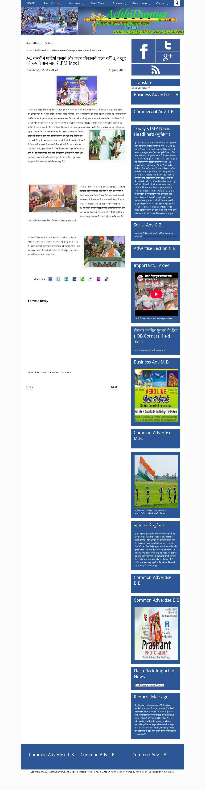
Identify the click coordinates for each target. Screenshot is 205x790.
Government (140, 3)
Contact (161, 3)
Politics (48, 43)
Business (118, 3)
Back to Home (33, 43)
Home (31, 3)
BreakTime (97, 3)
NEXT (114, 387)
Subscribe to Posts (37, 372)
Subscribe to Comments (59, 372)
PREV (30, 387)
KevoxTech (116, 771)
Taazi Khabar (52, 3)
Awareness (75, 3)
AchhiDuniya (168, 771)
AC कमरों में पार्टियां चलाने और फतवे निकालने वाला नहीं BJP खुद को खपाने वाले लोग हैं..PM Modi (76, 60)
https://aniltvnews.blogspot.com (160, 236)
